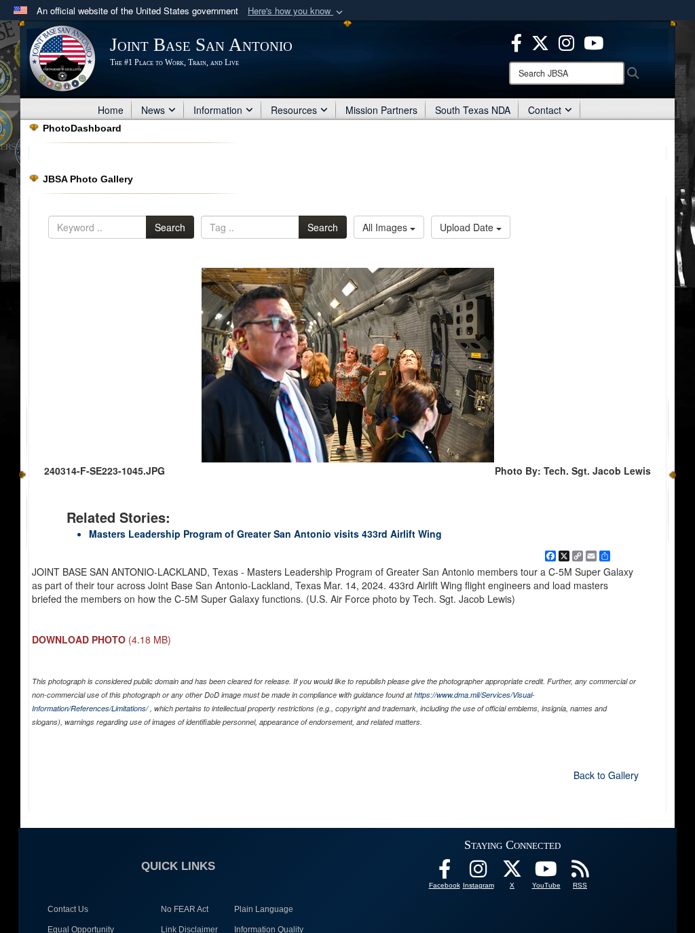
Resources (294, 110)
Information (217, 110)
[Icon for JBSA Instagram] (478, 872)
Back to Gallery (606, 775)
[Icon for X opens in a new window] (540, 41)
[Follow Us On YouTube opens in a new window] (546, 872)
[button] (296, 11)
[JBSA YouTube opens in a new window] (593, 41)
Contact (544, 110)
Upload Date (468, 227)
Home (111, 110)
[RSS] (580, 872)
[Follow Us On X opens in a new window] (512, 872)
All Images (386, 227)
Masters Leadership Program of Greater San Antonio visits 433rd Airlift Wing (265, 533)
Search (170, 227)
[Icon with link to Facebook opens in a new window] (516, 41)
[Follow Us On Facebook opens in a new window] (445, 872)
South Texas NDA (472, 110)
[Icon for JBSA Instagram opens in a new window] (566, 41)
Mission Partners (381, 110)
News (153, 110)
